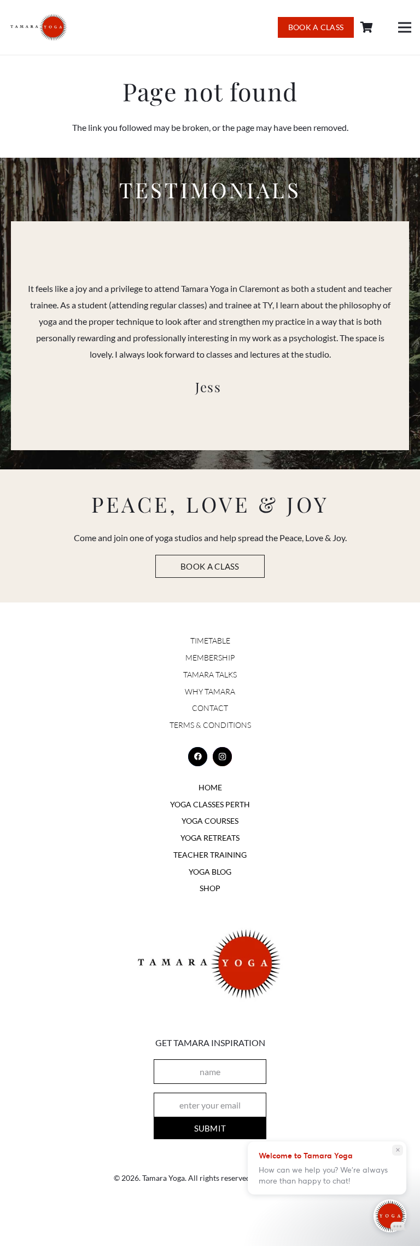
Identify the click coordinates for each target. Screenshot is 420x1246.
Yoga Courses (210, 820)
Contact (210, 708)
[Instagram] (222, 756)
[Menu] (404, 27)
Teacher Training (210, 854)
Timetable (210, 640)
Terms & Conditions (210, 725)
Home (210, 787)
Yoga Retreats (210, 837)
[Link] (39, 28)
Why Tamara (210, 691)
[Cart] (367, 27)
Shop (210, 888)
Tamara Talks (210, 674)
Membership (210, 657)
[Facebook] (197, 756)
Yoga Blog (210, 871)
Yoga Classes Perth (210, 804)
